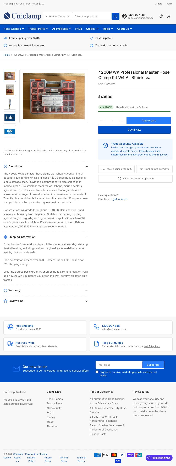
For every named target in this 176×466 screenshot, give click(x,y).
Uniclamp (18, 454)
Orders (158, 3)
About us (123, 28)
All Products (60, 28)
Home (6, 54)
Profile (169, 3)
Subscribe (153, 364)
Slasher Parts (98, 434)
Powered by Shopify (36, 454)
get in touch (120, 199)
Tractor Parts (36, 28)
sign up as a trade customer (144, 147)
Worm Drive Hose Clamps (105, 403)
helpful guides (152, 346)
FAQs (78, 28)
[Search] (115, 16)
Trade (106, 28)
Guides (90, 28)
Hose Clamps (12, 28)
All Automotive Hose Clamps (107, 399)
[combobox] (96, 16)
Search (7, 457)
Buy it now (134, 129)
